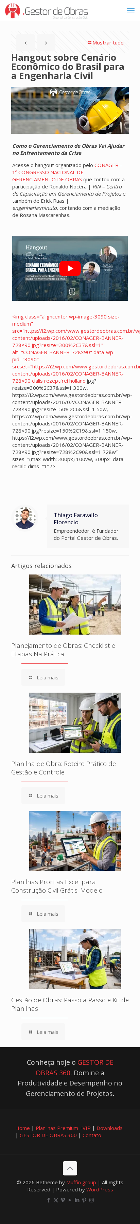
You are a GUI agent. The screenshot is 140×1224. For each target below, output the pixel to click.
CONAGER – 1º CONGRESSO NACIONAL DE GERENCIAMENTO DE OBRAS (67, 172)
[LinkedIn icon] (77, 1199)
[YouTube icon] (70, 1199)
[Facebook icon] (48, 1199)
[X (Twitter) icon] (55, 1199)
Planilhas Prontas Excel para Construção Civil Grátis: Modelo (57, 886)
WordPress (99, 1189)
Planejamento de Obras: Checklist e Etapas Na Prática (63, 649)
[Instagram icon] (91, 1199)
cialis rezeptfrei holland (59, 380)
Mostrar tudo (108, 42)
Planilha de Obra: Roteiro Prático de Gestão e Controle (63, 768)
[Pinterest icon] (84, 1199)
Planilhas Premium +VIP (63, 1128)
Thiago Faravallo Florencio (76, 518)
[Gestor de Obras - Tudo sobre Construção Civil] (46, 10)
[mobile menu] (131, 10)
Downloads (110, 1128)
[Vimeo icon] (63, 1199)
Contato (92, 1135)
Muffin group (81, 1182)
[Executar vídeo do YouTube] (69, 268)
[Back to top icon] (70, 1168)
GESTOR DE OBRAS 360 (48, 1135)
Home (22, 1128)
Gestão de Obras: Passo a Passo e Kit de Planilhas (70, 1004)
